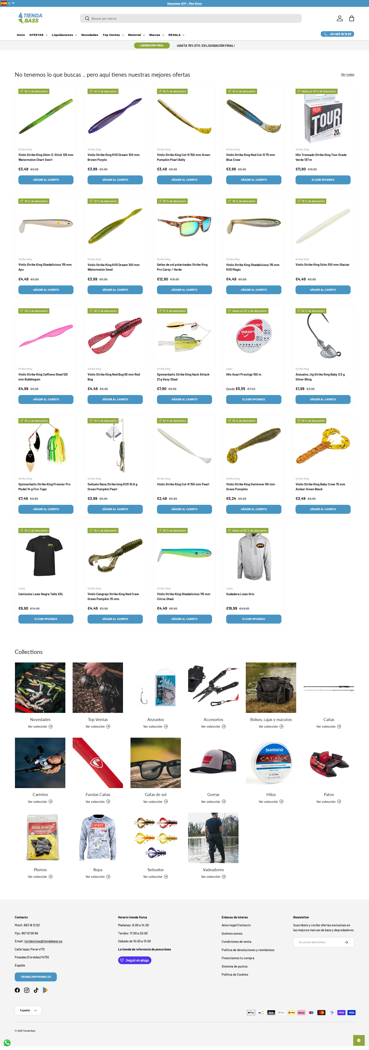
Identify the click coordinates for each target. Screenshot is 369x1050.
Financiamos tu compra (238, 958)
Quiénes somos (232, 933)
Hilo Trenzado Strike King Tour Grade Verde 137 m (321, 157)
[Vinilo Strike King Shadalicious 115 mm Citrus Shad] (184, 555)
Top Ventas (98, 719)
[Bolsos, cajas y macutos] (271, 687)
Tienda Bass (29, 1030)
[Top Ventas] (98, 687)
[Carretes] (40, 763)
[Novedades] (40, 687)
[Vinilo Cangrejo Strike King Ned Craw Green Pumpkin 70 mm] (115, 555)
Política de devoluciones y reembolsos (248, 950)
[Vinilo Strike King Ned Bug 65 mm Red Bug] (115, 335)
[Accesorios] (213, 687)
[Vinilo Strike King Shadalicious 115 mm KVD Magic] (253, 226)
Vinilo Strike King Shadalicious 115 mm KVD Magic (253, 267)
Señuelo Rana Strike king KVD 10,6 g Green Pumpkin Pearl (112, 486)
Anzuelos (155, 719)
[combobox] (191, 18)
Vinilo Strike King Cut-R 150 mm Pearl (183, 484)
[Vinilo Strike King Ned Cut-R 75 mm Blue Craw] (253, 116)
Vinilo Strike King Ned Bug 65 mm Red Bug (114, 377)
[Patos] (329, 763)
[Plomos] (40, 838)
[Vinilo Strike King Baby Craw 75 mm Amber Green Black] (323, 445)
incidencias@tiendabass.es (43, 941)
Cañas (329, 719)
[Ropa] (98, 838)
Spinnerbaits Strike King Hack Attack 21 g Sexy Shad (183, 377)
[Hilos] (271, 763)
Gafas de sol (155, 794)
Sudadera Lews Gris (240, 594)
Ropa (97, 869)
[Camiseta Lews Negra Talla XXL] (45, 555)
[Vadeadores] (213, 838)
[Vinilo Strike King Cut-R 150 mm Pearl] (184, 445)
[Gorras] (213, 763)
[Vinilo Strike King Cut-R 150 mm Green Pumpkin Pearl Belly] (184, 116)
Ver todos (347, 74)
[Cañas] (329, 687)
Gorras (213, 794)
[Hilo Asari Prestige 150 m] (253, 335)
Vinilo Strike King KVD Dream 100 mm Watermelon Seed (114, 267)
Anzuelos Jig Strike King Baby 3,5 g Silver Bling (320, 377)
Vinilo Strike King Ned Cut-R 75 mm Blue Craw (250, 157)
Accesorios (213, 719)
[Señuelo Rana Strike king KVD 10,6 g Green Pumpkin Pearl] (115, 445)
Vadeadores (213, 869)
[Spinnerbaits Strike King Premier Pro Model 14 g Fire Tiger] (45, 445)
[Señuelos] (155, 838)
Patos (329, 794)
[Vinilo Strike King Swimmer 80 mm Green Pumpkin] (253, 445)
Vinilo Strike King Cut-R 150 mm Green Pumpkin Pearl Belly (183, 157)
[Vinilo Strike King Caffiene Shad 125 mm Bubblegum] (45, 335)
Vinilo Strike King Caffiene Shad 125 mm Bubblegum (43, 377)
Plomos (40, 869)
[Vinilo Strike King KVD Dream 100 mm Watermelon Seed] (115, 226)
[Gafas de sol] (155, 763)
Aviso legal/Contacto (236, 925)
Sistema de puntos (234, 966)
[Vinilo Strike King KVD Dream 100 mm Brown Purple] (115, 116)
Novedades (40, 719)
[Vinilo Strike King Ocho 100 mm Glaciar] (323, 226)
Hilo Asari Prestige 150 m (243, 374)
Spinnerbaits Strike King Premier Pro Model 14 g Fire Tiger (44, 486)
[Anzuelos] (155, 687)
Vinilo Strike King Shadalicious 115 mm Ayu (45, 267)
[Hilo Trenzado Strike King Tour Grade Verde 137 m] (323, 116)
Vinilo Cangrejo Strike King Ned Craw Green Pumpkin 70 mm (113, 596)
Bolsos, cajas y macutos (271, 719)
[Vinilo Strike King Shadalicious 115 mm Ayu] (45, 226)
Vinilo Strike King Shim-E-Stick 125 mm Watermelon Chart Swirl (45, 157)
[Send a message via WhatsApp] (7, 1043)
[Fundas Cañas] (98, 763)
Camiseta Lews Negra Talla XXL (40, 594)
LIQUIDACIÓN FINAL (152, 45)
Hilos (271, 794)
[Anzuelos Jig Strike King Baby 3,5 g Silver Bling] (323, 335)
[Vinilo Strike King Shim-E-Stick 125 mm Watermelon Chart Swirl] (45, 116)
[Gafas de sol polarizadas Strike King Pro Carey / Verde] (184, 226)
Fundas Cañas (98, 794)
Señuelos (156, 869)
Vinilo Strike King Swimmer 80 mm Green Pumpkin (250, 486)
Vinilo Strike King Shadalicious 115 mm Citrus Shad (183, 596)
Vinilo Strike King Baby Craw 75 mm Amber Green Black (320, 486)
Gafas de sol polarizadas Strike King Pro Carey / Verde (182, 267)
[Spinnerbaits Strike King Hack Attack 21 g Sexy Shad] (184, 335)
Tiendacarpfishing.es (35, 976)
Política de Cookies (235, 975)
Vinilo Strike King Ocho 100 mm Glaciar (323, 264)
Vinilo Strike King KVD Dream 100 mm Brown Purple (114, 157)
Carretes (40, 794)
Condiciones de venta (236, 942)
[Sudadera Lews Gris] (253, 555)
